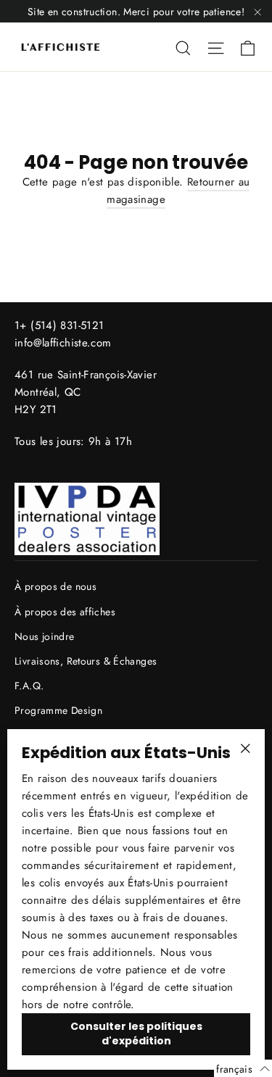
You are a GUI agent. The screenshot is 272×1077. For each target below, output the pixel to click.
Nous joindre (45, 636)
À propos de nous (55, 586)
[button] (243, 1068)
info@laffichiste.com (63, 343)
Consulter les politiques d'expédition (136, 1033)
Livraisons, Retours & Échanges (86, 661)
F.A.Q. (29, 685)
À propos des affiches (65, 611)
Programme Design (58, 710)
